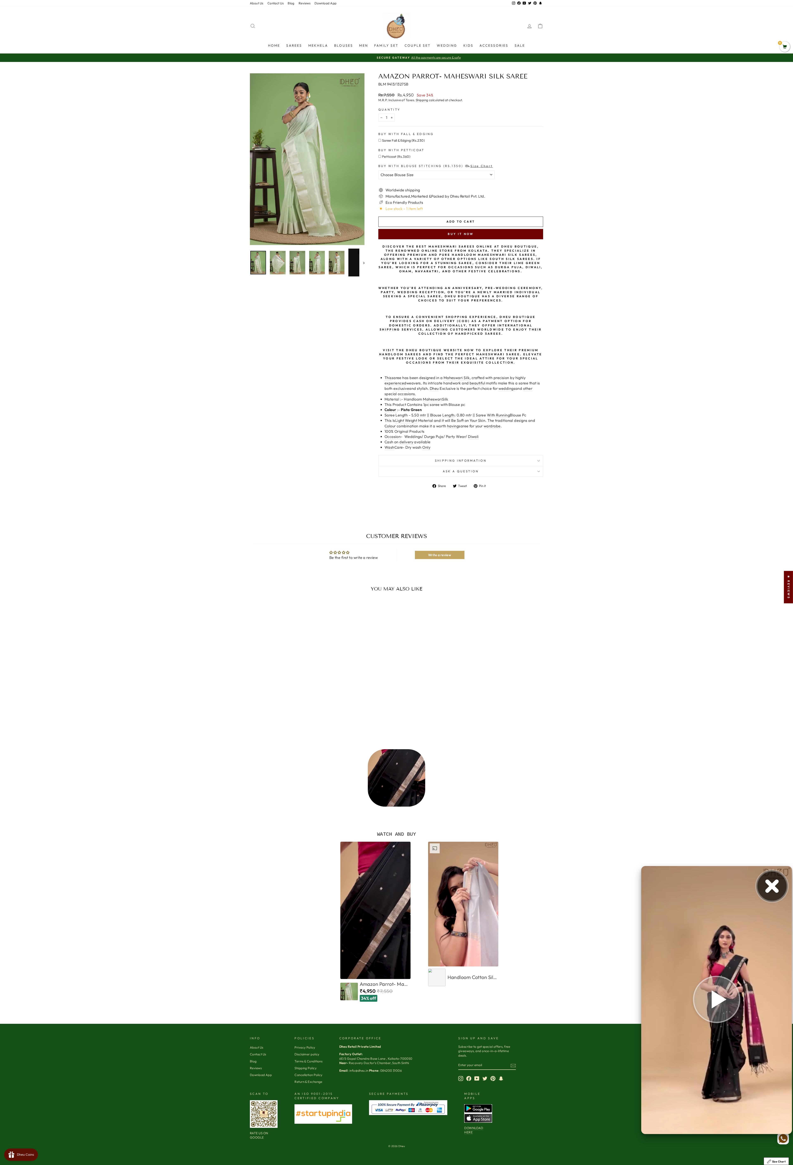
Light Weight (406, 420)
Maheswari (432, 399)
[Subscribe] (513, 1065)
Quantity (389, 109)
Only (426, 447)
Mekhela (318, 45)
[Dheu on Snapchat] (501, 1078)
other (527, 388)
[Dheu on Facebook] (468, 1078)
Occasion (393, 436)
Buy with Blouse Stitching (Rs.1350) (435, 166)
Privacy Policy (304, 1047)
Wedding (447, 45)
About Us (256, 3)
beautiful (477, 383)
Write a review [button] (439, 555)
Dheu (434, 388)
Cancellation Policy (308, 1075)
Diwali (473, 436)
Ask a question (461, 471)
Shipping (422, 100)
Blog (291, 3)
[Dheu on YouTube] (476, 1078)
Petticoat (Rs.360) (396, 156)
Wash (389, 447)
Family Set (386, 45)
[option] (396, 779)
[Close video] (772, 886)
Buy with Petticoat (401, 150)
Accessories (494, 45)
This (388, 377)
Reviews (304, 3)
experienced (395, 383)
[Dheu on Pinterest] (492, 1078)
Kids (468, 45)
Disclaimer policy (306, 1054)
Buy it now (461, 234)
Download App (325, 3)
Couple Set (418, 45)
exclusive (401, 388)
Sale (520, 45)
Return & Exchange (308, 1082)
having (453, 426)
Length (448, 415)
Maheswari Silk (457, 377)
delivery (406, 442)
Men (363, 45)
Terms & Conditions (308, 1061)
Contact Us (275, 3)
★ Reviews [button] (789, 587)
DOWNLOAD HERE (473, 1130)
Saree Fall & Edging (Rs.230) (403, 140)
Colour (391, 426)
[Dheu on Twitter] (484, 1078)
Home (274, 45)
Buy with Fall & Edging (406, 134)
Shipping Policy (305, 1068)
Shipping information (461, 460)
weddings (507, 388)
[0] (785, 47)
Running (503, 415)
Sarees (294, 45)
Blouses (343, 45)
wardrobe (492, 426)
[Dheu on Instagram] (460, 1078)
